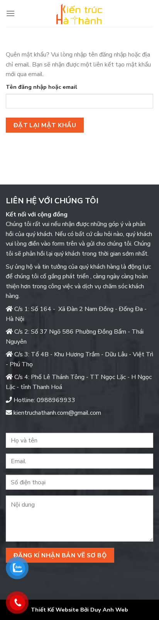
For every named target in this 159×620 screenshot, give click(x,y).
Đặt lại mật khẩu (45, 125)
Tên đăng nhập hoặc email (41, 87)
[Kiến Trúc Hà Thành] (79, 13)
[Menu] (10, 13)
